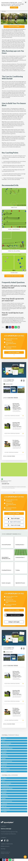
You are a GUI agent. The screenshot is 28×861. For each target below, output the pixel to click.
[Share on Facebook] (10, 327)
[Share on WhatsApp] (16, 327)
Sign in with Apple (15, 518)
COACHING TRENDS (11, 456)
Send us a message (6, 828)
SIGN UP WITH (14, 352)
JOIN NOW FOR (14, 26)
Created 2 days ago (4, 481)
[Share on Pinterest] (13, 327)
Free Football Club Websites (8, 834)
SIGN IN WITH (14, 513)
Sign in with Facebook (15, 521)
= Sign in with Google (15, 525)
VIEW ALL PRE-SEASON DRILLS (14, 275)
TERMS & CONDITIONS (7, 843)
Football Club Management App (9, 831)
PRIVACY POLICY (5, 846)
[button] (14, 622)
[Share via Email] (18, 327)
